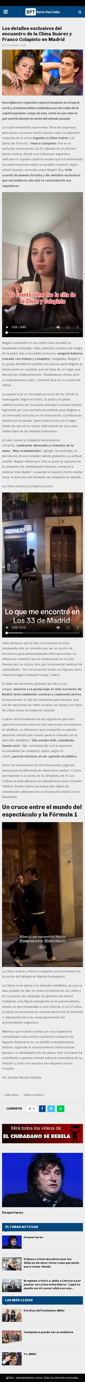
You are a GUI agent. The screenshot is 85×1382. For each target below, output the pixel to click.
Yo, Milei (30, 1354)
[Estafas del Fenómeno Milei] (12, 1315)
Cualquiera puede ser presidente (48, 1332)
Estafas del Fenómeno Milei (44, 1310)
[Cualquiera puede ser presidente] (12, 1336)
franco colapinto (34, 1095)
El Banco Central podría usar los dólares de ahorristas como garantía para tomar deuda (51, 1262)
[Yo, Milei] (12, 1358)
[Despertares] (42, 1180)
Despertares (12, 1212)
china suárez (11, 1095)
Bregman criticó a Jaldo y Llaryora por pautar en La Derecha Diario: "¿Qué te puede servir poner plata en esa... (52, 1284)
